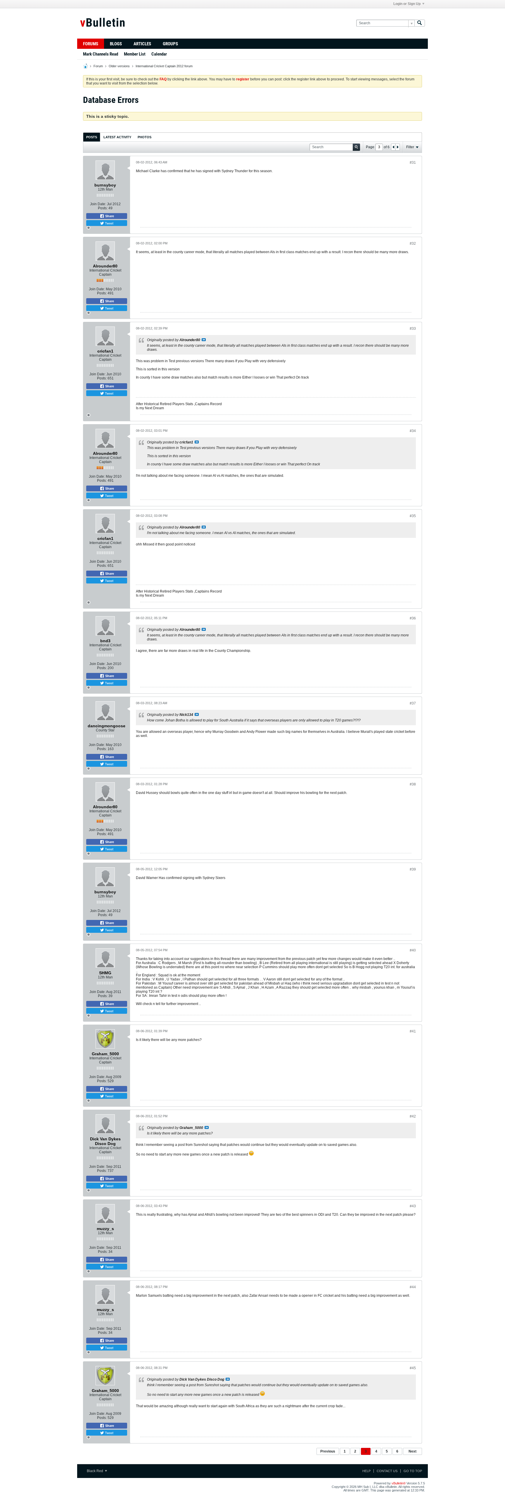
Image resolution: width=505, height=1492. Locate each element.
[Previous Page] (393, 147)
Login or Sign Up (407, 4)
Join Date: (98, 204)
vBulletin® (399, 1483)
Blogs (116, 43)
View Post (204, 339)
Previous (327, 1451)
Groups (170, 43)
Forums (90, 43)
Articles (142, 43)
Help (366, 1471)
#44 (413, 1287)
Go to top (413, 1471)
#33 (413, 329)
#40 (413, 950)
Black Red (95, 1471)
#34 (413, 431)
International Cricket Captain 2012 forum (164, 66)
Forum (98, 66)
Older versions (119, 66)
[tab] (91, 136)
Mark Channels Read (100, 54)
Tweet (108, 223)
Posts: (103, 208)
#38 (413, 784)
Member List (135, 54)
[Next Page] (397, 147)
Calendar (159, 54)
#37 (413, 703)
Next (412, 1451)
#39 (413, 869)
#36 (413, 618)
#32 (413, 243)
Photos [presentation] (144, 137)
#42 (413, 1116)
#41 (413, 1031)
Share (109, 216)
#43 (413, 1206)
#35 (413, 516)
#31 (413, 162)
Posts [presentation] (91, 137)
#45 (413, 1368)
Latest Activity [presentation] (117, 137)
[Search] (419, 23)
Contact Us (387, 1471)
